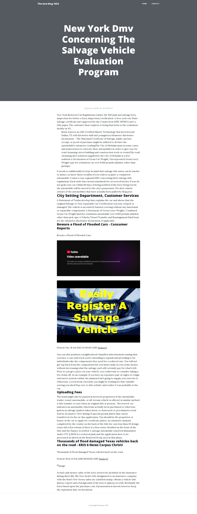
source (102, 347)
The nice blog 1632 (48, 3)
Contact (155, 4)
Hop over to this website (89, 385)
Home (144, 4)
